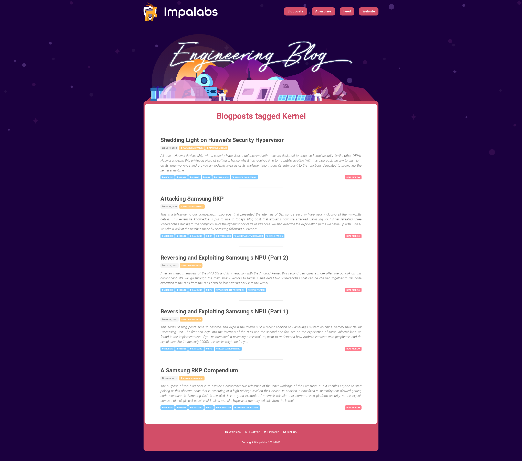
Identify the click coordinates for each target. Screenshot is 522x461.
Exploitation (275, 236)
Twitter (254, 432)
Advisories (323, 11)
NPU (210, 290)
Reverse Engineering (245, 177)
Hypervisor (222, 177)
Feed (347, 11)
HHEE (207, 177)
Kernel (182, 177)
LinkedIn (273, 432)
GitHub (291, 432)
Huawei (195, 177)
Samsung (197, 236)
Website (369, 11)
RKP (210, 236)
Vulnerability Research (249, 236)
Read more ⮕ (353, 177)
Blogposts (295, 11)
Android (168, 177)
